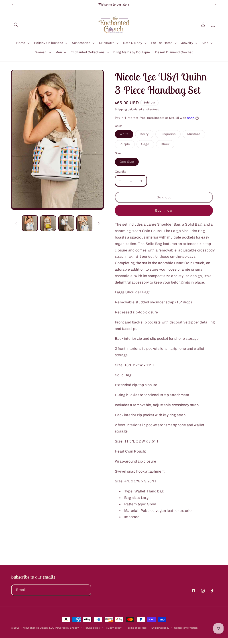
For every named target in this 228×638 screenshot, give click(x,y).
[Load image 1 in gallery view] (30, 223)
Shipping (121, 109)
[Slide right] (99, 223)
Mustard (196, 135)
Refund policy (91, 627)
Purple (127, 145)
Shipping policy (160, 627)
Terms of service (136, 627)
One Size (129, 163)
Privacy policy (113, 627)
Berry (146, 135)
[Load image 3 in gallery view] (66, 223)
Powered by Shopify (67, 627)
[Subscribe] (86, 589)
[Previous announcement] (13, 4)
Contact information (186, 627)
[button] (16, 25)
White (126, 135)
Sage (147, 145)
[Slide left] (16, 223)
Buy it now (163, 210)
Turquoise (170, 135)
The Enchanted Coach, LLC (37, 627)
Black (167, 145)
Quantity (120, 171)
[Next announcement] (215, 4)
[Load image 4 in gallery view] (84, 223)
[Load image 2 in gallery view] (48, 223)
